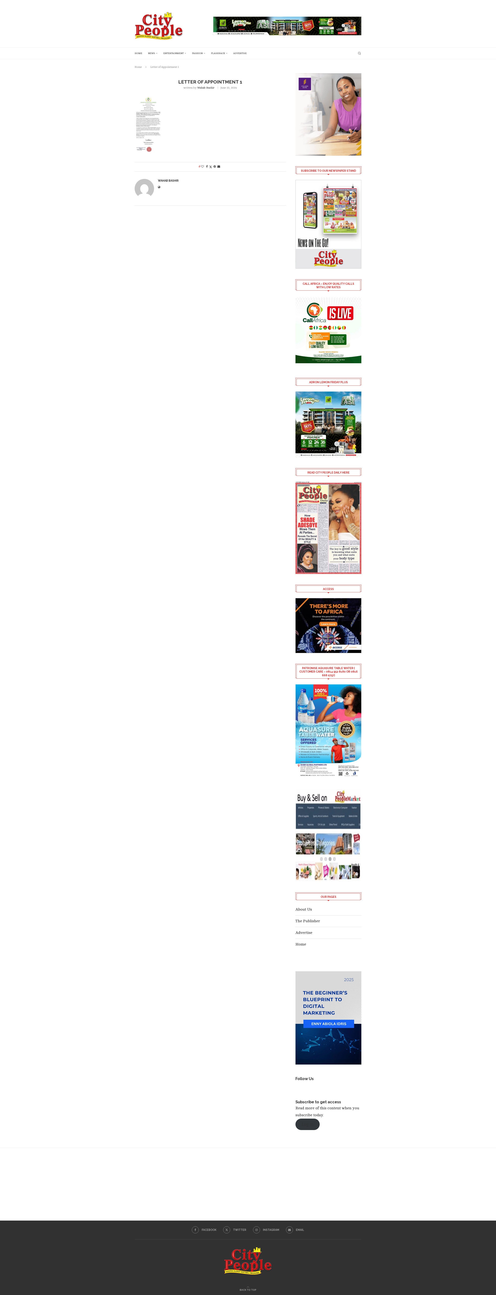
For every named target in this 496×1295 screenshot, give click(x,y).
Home (138, 53)
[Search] (359, 53)
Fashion (197, 53)
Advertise (240, 53)
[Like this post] (202, 166)
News (151, 53)
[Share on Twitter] (210, 166)
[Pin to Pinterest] (215, 166)
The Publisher (307, 921)
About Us (303, 909)
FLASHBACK (218, 53)
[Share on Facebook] (207, 166)
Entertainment (173, 53)
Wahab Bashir (205, 87)
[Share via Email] (218, 166)
